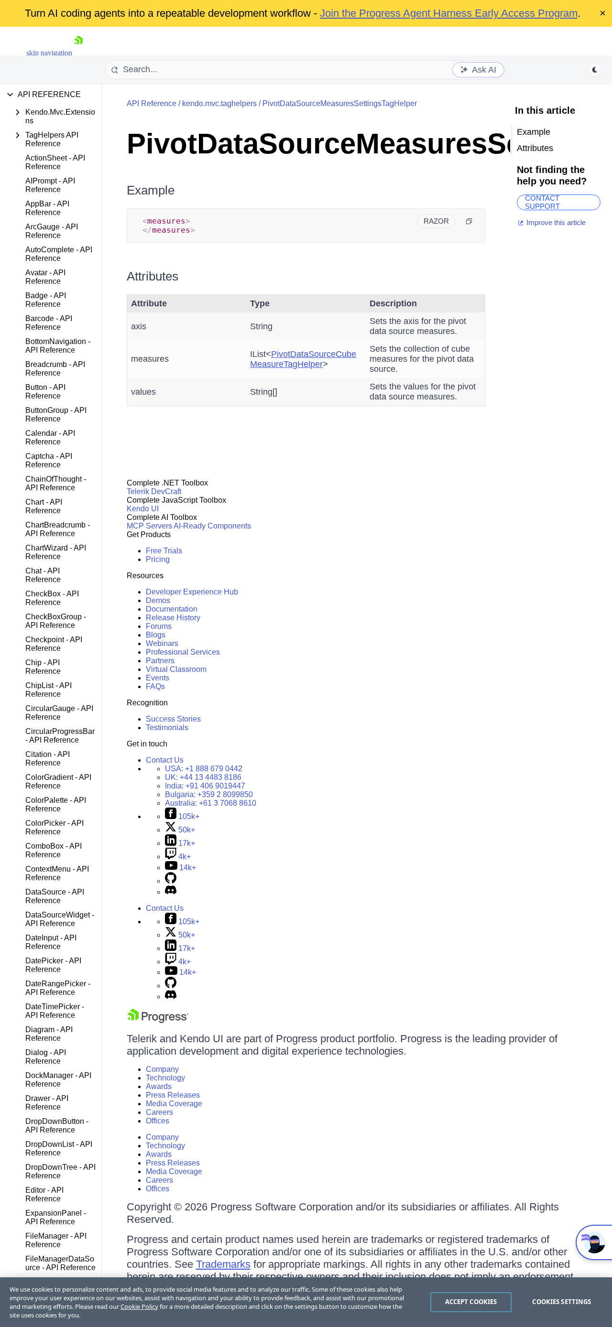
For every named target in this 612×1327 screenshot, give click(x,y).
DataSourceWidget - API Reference (59, 919)
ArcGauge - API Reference (51, 231)
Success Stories (173, 719)
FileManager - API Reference (56, 1240)
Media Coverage (174, 1104)
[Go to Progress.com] (158, 1020)
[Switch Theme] (594, 69)
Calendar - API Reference (50, 437)
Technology (165, 1078)
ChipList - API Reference (48, 689)
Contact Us (165, 760)
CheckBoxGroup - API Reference (55, 621)
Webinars (162, 643)
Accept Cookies (471, 1301)
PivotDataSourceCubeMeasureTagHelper (303, 359)
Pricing (158, 559)
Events (157, 678)
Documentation (171, 609)
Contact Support (542, 202)
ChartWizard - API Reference (55, 552)
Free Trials (164, 551)
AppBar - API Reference (47, 208)
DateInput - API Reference (50, 942)
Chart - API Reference (43, 506)
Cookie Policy (139, 1306)
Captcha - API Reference (48, 460)
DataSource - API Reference (54, 896)
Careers (159, 1112)
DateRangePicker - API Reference (57, 988)
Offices (157, 1121)
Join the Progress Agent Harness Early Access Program (449, 13)
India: (205, 786)
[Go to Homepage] (78, 53)
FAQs (155, 686)
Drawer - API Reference (46, 1102)
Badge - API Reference (45, 299)
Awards (159, 1086)
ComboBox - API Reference (53, 850)
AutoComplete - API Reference (58, 254)
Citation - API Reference (47, 758)
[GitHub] (170, 881)
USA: (203, 769)
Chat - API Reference (43, 575)
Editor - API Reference (44, 1194)
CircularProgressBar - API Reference (60, 735)
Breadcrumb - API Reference (55, 368)
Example (151, 190)
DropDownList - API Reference (58, 1148)
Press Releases (173, 1095)
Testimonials (167, 727)
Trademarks (223, 1264)
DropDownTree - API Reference (60, 1171)
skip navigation (49, 53)
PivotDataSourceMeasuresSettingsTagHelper (339, 103)
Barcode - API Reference (48, 322)
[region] (306, 1302)
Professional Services (183, 652)
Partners (160, 661)
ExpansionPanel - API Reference (55, 1217)
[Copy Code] (469, 221)
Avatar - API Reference (45, 277)
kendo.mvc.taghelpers (219, 103)
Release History (173, 618)
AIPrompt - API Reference (50, 185)
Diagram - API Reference (49, 1033)
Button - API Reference (45, 391)
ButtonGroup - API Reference (56, 414)
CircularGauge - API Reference (59, 712)
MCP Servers (149, 526)
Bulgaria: (209, 794)
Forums (159, 626)
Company (162, 1069)
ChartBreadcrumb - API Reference (57, 529)
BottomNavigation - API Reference (57, 345)
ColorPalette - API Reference (55, 804)
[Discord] (170, 892)
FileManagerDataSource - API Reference (60, 1263)
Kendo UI (143, 509)
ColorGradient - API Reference (58, 781)
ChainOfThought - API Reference (55, 483)
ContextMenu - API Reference (57, 873)
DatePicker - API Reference (53, 965)
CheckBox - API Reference (52, 598)
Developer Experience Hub (192, 592)
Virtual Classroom (176, 669)
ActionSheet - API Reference (55, 162)
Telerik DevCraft (154, 491)
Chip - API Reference (43, 666)
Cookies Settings (561, 1301)
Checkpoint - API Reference (53, 644)
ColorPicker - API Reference (54, 827)
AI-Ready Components (212, 526)
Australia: (210, 803)
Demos (158, 600)
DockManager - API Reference (58, 1079)
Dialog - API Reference (45, 1056)
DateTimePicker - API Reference (54, 1011)
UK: (203, 777)
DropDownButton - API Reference (56, 1125)
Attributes (152, 276)
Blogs (155, 635)
